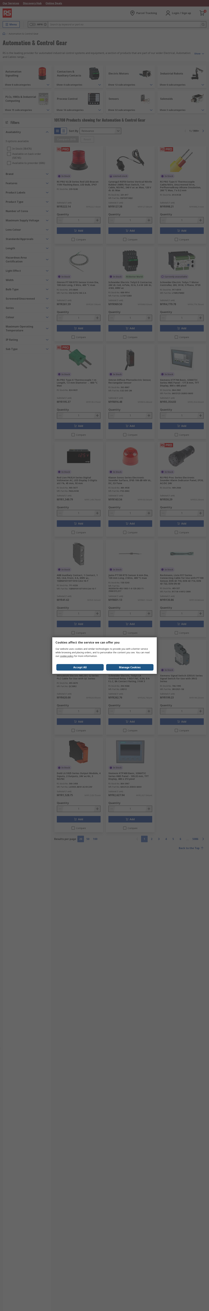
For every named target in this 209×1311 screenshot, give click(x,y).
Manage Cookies (130, 667)
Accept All (80, 667)
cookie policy (66, 656)
